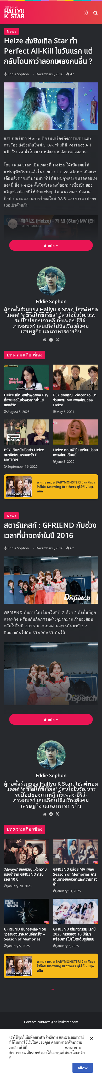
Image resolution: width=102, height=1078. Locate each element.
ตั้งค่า (17, 1057)
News (11, 31)
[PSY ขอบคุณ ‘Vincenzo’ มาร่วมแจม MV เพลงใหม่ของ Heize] (75, 377)
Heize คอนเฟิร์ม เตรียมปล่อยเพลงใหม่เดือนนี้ (75, 452)
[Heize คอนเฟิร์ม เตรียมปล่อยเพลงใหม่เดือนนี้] (75, 432)
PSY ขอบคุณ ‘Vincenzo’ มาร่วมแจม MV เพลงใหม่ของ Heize (75, 400)
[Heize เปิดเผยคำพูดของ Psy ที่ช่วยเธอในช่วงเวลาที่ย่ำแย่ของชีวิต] (26, 377)
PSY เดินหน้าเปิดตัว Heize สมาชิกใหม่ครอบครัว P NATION (24, 455)
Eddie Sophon (18, 73)
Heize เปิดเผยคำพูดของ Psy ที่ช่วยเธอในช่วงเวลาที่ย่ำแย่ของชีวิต (26, 400)
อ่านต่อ (50, 245)
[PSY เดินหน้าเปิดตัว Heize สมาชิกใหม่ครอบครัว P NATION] (26, 432)
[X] (57, 339)
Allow (83, 1068)
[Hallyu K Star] (14, 12)
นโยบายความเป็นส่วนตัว (46, 1047)
